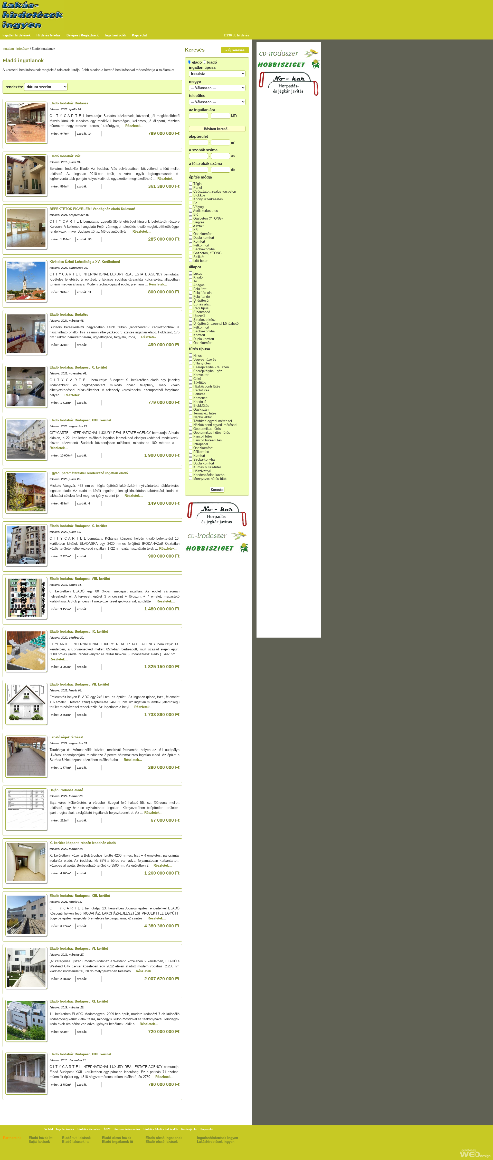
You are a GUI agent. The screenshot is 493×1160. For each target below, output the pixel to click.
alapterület (198, 136)
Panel (197, 188)
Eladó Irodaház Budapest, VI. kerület (79, 948)
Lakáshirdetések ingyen (215, 1142)
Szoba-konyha (204, 249)
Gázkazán (200, 409)
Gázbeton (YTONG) (208, 218)
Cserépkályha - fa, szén (211, 367)
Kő (195, 230)
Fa (195, 203)
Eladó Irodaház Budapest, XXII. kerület (80, 420)
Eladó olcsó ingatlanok (164, 1138)
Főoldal (48, 1129)
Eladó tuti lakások (76, 1138)
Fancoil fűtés (203, 436)
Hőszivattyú (202, 471)
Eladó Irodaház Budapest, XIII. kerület (80, 896)
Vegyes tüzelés (204, 359)
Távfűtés (199, 382)
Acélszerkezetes (205, 211)
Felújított (199, 289)
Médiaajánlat (189, 1129)
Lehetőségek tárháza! (66, 737)
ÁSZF (107, 1129)
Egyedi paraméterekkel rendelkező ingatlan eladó (89, 473)
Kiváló (198, 277)
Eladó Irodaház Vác (65, 156)
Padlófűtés (201, 390)
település (197, 95)
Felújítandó (201, 297)
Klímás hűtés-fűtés (207, 467)
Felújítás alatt (203, 293)
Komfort (199, 241)
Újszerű (199, 316)
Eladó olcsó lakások (162, 1142)
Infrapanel (200, 444)
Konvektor (200, 375)
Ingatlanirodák (115, 35)
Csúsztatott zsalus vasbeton (214, 191)
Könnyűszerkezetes (208, 199)
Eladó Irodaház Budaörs (69, 103)
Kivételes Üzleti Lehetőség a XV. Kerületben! (85, 262)
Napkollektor (202, 417)
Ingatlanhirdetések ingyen (217, 1138)
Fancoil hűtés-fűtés (207, 440)
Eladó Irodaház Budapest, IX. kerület (79, 631)
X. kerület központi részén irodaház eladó (83, 843)
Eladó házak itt (40, 1138)
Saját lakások (39, 1142)
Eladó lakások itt (75, 1142)
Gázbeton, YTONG (207, 253)
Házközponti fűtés (206, 386)
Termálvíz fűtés (204, 413)
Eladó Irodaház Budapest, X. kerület (78, 367)
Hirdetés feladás (48, 35)
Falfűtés (199, 394)
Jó (195, 281)
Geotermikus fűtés (207, 429)
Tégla (197, 184)
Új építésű (200, 300)
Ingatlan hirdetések (17, 35)
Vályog (198, 207)
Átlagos (199, 285)
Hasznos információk (127, 1129)
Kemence (200, 398)
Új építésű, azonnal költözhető (216, 323)
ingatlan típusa (202, 67)
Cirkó (197, 379)
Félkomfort (201, 245)
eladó (197, 62)
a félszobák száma (205, 163)
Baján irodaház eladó (66, 790)
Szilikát (198, 257)
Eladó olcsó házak (116, 1138)
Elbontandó (201, 312)
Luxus (197, 273)
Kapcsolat (139, 35)
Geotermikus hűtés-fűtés (211, 432)
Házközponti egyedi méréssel (215, 425)
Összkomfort (203, 234)
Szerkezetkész (204, 320)
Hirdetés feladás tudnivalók (161, 1129)
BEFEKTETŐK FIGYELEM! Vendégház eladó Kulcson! (92, 209)
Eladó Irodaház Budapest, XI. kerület (79, 1001)
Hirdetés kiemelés (89, 1129)
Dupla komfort (203, 238)
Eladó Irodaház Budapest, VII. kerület (79, 684)
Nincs (197, 356)
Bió (195, 214)
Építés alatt (202, 304)
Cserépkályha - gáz (207, 371)
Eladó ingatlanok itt (117, 1142)
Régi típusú (201, 308)
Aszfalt (198, 226)
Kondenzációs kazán (208, 475)
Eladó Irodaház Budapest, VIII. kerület (80, 579)
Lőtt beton (200, 261)
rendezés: (14, 87)
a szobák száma (203, 150)
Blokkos (199, 195)
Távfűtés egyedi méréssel (212, 421)
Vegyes (198, 222)
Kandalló (199, 402)
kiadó (212, 62)
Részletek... (134, 126)
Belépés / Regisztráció (83, 35)
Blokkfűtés (201, 406)
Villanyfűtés (202, 363)
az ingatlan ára (202, 109)
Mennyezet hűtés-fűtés (210, 479)
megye (195, 81)
